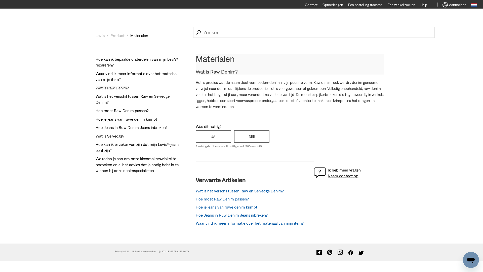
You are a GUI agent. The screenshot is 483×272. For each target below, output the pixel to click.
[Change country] (474, 6)
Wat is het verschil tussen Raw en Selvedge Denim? (240, 191)
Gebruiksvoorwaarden (144, 251)
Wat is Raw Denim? (112, 88)
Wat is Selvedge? (110, 136)
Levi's (100, 35)
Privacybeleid (122, 251)
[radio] (213, 136)
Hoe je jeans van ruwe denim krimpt (126, 119)
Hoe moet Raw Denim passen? (122, 110)
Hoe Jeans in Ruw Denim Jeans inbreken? (132, 127)
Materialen (139, 35)
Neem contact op (343, 176)
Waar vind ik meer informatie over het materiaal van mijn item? (250, 223)
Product (117, 35)
